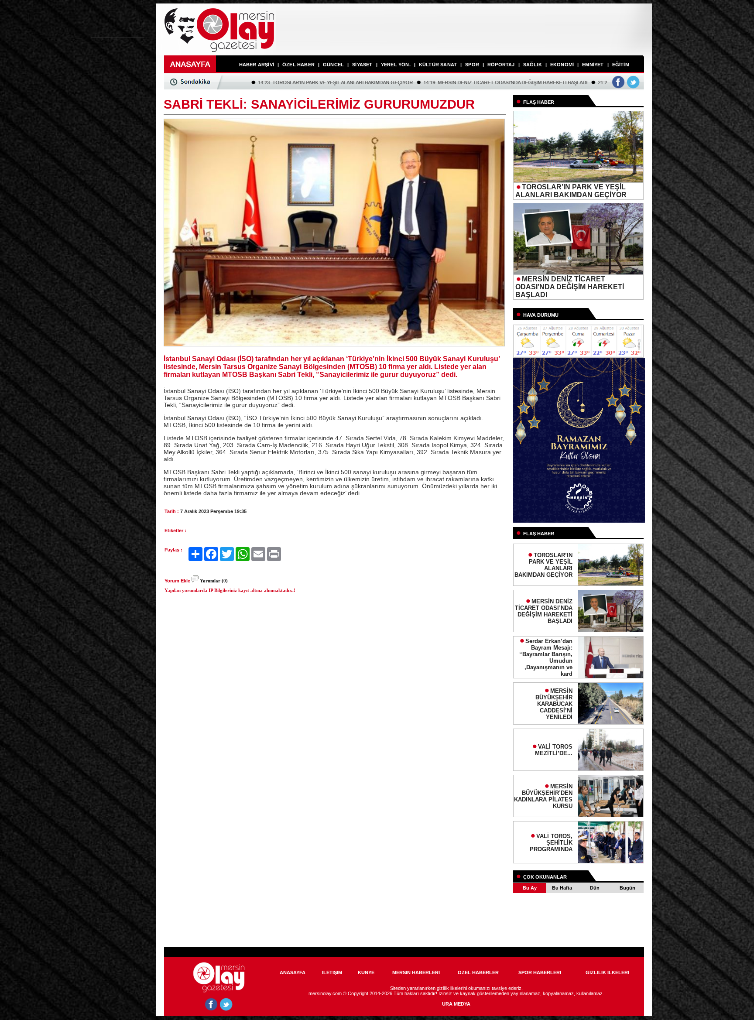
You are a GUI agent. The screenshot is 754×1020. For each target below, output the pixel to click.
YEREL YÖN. (396, 64)
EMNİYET (592, 64)
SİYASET (362, 64)
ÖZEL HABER (298, 64)
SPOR (472, 64)
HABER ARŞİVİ (256, 64)
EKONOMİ (562, 64)
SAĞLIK (532, 64)
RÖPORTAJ (501, 64)
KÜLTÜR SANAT (438, 64)
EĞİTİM (620, 64)
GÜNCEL (333, 64)
